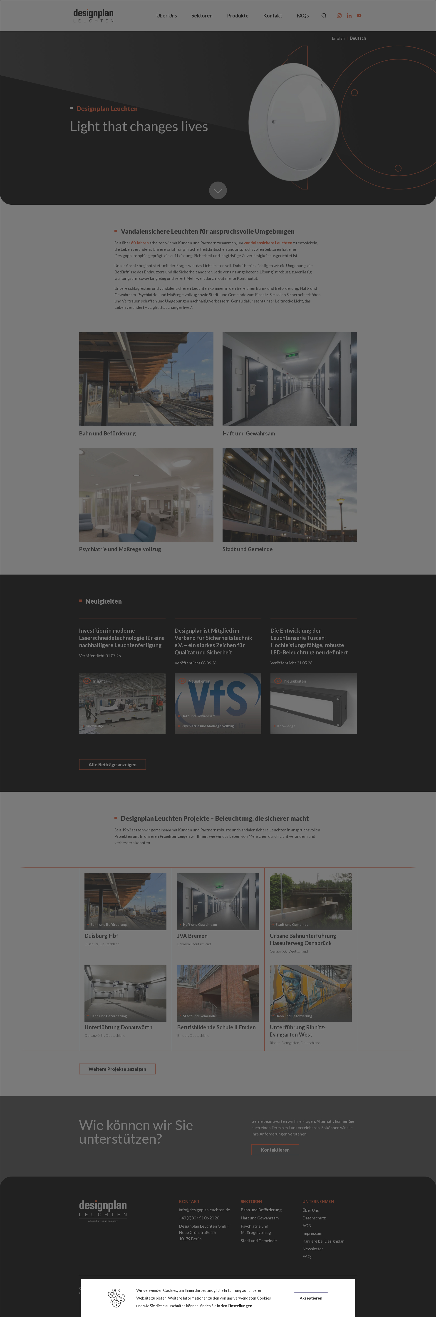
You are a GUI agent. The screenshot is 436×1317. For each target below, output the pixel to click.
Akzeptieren (311, 1298)
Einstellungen (240, 1305)
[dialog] (218, 658)
